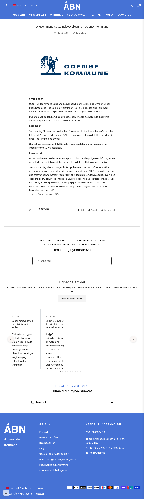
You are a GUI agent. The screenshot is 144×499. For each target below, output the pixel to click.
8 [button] (77, 371)
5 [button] (70, 371)
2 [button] (62, 371)
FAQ (41, 448)
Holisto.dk (39, 493)
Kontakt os (45, 432)
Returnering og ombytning (53, 465)
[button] (7, 5)
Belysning (16, 316)
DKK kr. (20, 5)
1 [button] (60, 371)
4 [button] (67, 371)
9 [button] (80, 371)
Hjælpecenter (47, 443)
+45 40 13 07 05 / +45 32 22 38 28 (106, 448)
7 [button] (75, 371)
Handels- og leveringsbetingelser (57, 459)
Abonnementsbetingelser (53, 470)
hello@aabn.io (97, 452)
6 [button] (72, 371)
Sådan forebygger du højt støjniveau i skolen (22, 324)
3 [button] (65, 371)
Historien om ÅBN (48, 437)
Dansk (32, 5)
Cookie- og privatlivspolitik (54, 454)
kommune (43, 208)
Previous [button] (11, 339)
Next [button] (133, 339)
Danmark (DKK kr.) (19, 488)
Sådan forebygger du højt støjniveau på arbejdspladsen (55, 324)
